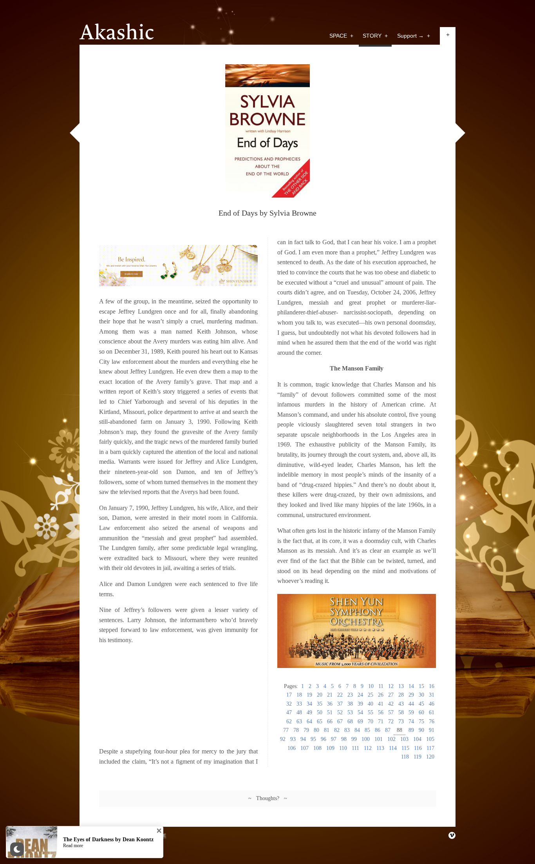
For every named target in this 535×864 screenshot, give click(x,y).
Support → (413, 36)
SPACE (341, 36)
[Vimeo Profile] (451, 835)
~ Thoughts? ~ (267, 798)
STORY (375, 36)
